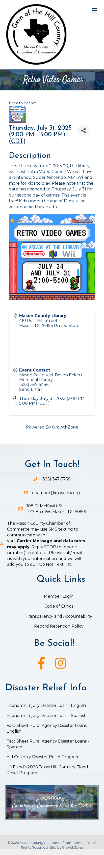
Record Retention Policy (59, 626)
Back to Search (23, 103)
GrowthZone (65, 427)
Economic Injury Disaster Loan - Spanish (47, 715)
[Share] (83, 130)
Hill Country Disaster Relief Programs (44, 756)
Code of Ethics (58, 606)
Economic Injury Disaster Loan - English (47, 705)
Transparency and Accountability (58, 616)
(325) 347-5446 (33, 384)
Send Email (30, 389)
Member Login (58, 596)
